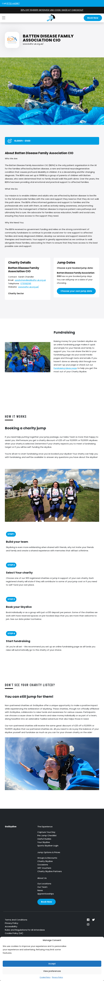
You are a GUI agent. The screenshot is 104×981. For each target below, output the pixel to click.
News (40, 890)
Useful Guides (44, 838)
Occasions (42, 864)
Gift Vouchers (44, 868)
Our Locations (44, 883)
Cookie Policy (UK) (14, 933)
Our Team (42, 887)
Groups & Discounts (47, 857)
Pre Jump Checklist (47, 835)
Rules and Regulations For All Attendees (25, 929)
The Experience (45, 826)
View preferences (52, 971)
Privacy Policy (57, 977)
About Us (42, 878)
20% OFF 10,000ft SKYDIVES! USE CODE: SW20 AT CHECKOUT (52, 10)
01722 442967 (13, 3)
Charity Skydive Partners (49, 871)
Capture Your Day (46, 832)
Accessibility (11, 926)
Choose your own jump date (76, 291)
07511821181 (25, 283)
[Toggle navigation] (3, 17)
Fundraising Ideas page (65, 368)
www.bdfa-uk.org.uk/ (33, 43)
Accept (52, 963)
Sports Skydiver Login (47, 845)
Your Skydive (43, 842)
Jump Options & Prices (48, 852)
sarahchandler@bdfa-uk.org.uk (30, 280)
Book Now (92, 17)
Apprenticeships (45, 893)
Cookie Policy (45, 977)
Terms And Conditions (16, 919)
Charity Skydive (45, 861)
